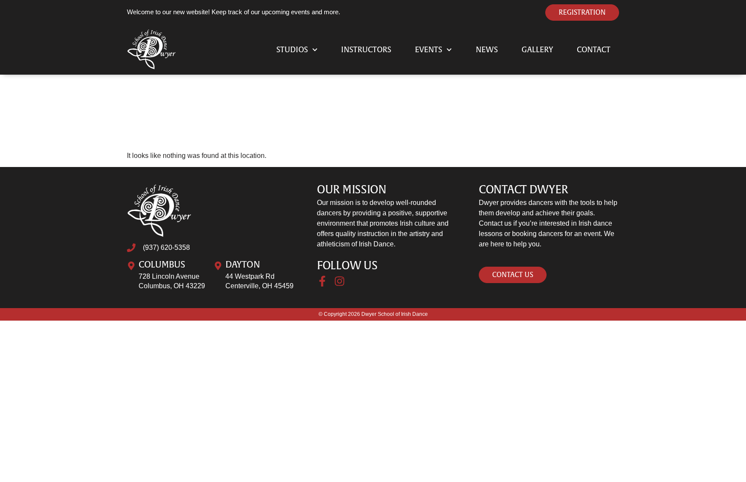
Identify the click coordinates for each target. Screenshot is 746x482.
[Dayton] (218, 265)
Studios (292, 50)
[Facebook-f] (322, 281)
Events (428, 50)
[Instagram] (339, 281)
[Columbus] (131, 265)
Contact (593, 50)
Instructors (366, 50)
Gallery (537, 50)
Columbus (162, 265)
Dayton (242, 265)
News (487, 50)
